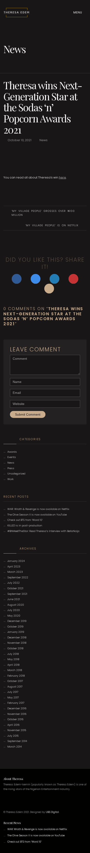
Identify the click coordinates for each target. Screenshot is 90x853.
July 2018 (13, 654)
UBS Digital (52, 812)
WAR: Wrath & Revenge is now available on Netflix (38, 509)
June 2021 (13, 599)
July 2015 (13, 736)
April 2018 (13, 665)
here (62, 177)
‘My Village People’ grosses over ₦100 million (43, 213)
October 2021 (15, 588)
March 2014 (14, 746)
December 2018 (17, 637)
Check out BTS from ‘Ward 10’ (25, 520)
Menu (78, 12)
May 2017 (13, 697)
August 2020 (15, 605)
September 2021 (17, 594)
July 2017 (12, 692)
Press (10, 468)
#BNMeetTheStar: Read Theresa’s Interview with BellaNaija (43, 531)
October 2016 (15, 719)
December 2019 (17, 621)
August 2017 (15, 686)
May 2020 (13, 615)
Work (10, 479)
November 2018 (17, 643)
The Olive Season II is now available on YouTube (37, 514)
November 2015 (16, 730)
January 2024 (16, 561)
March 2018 (14, 670)
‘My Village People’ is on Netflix (51, 225)
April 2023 (13, 566)
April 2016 (13, 725)
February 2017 (15, 703)
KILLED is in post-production (24, 525)
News (43, 140)
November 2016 (17, 714)
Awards (12, 452)
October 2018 (15, 648)
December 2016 (17, 708)
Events (11, 457)
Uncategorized (16, 473)
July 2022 (13, 583)
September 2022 (17, 577)
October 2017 (15, 681)
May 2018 (13, 659)
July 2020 (13, 610)
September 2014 (17, 741)
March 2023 (15, 572)
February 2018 (16, 676)
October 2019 (15, 626)
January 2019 (15, 632)
